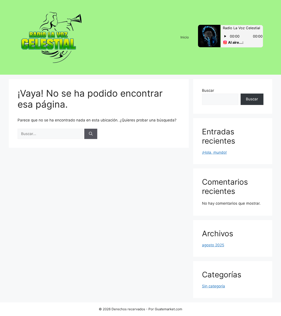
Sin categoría (213, 286)
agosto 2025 (213, 245)
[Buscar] (90, 134)
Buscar (208, 90)
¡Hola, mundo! (214, 152)
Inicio (184, 37)
